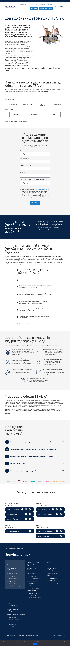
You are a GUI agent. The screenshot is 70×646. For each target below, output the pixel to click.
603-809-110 (12, 617)
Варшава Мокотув (42, 104)
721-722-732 (12, 576)
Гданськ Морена (12, 104)
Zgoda (35, 643)
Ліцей (54, 114)
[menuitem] (59, 6)
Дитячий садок (15, 114)
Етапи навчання (24, 5)
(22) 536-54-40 (33, 593)
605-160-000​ (52, 580)
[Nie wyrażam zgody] (68, 643)
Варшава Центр (27, 104)
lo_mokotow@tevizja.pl (15, 586)
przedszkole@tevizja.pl (35, 578)
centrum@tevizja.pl (34, 588)
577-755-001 (32, 595)
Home (6, 548)
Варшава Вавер (57, 104)
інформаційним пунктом (42, 189)
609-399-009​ (12, 624)
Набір (22, 548)
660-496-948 (32, 576)
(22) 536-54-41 (32, 583)
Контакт (50, 5)
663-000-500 (12, 583)
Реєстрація (34, 8)
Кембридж (34, 5)
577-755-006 (32, 586)
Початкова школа (35, 114)
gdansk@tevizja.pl (14, 619)
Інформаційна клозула (59, 635)
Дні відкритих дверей (46, 8)
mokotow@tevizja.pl (14, 578)
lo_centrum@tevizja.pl (35, 597)
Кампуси (42, 5)
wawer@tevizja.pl (53, 583)
